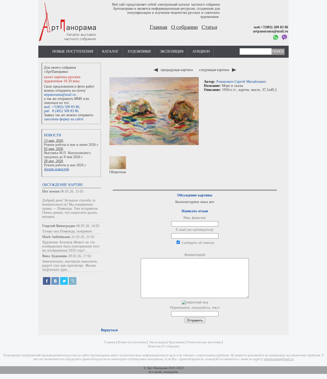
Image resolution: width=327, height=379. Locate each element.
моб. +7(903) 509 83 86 (61, 107)
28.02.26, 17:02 (79, 256)
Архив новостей (56, 169)
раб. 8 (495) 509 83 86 (61, 111)
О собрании (184, 27)
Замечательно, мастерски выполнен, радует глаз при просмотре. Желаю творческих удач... (70, 265)
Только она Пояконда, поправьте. (67, 231)
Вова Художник (54, 256)
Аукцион (201, 51)
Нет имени (51, 191)
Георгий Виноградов (58, 226)
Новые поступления (72, 51)
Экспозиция (171, 51)
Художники (139, 51)
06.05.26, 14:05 (87, 226)
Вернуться (109, 330)
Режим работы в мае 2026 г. (65, 165)
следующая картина (214, 70)
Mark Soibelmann (56, 237)
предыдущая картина (177, 70)
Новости (52, 135)
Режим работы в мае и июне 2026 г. (71, 145)
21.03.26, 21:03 (82, 237)
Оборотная (117, 172)
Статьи (209, 27)
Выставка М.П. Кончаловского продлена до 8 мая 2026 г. (67, 155)
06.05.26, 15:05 (72, 191)
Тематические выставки (204, 342)
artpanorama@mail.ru (60, 95)
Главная (158, 27)
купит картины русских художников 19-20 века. (62, 79)
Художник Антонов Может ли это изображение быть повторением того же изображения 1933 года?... (70, 246)
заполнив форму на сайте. (64, 119)
